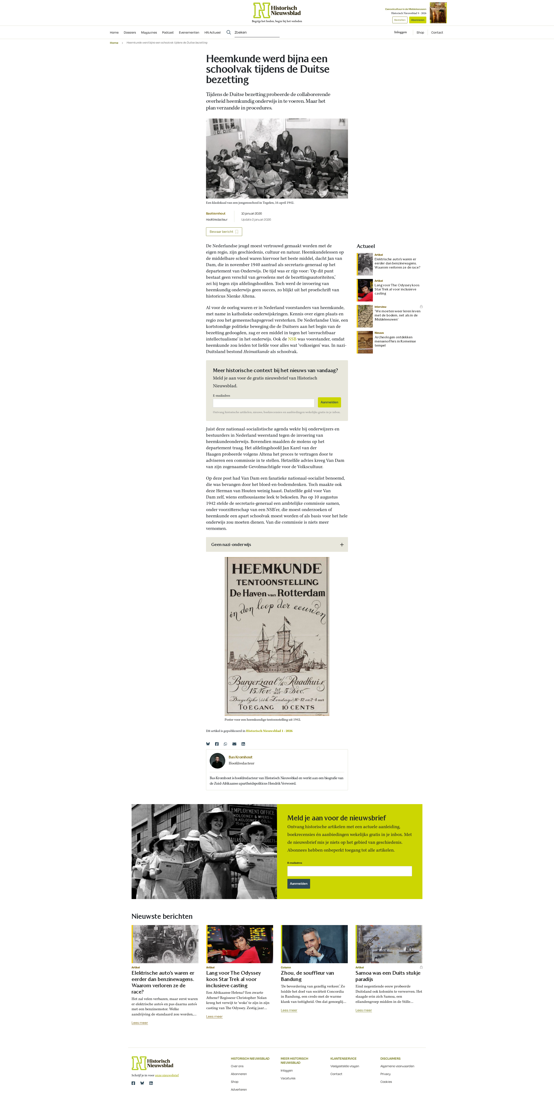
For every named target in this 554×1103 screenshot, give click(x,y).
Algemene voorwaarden (397, 1066)
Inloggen (287, 1070)
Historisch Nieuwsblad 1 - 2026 (269, 731)
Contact (437, 32)
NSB (293, 339)
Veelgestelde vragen (344, 1066)
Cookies (386, 1081)
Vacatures (288, 1078)
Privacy (385, 1074)
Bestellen (400, 19)
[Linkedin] (243, 744)
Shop (420, 32)
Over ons (237, 1066)
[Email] (234, 744)
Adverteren (239, 1089)
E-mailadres (221, 396)
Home (114, 42)
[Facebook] (217, 744)
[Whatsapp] (225, 744)
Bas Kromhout (215, 213)
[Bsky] (142, 1083)
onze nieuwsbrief (167, 1075)
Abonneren (417, 19)
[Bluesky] (208, 744)
